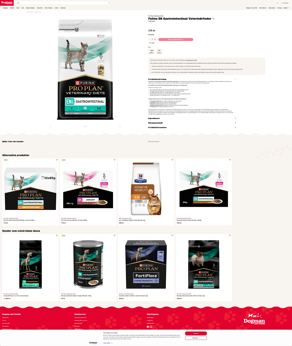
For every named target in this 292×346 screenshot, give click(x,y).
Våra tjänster (262, 7)
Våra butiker (272, 7)
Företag (279, 7)
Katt (23, 7)
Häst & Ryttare (48, 7)
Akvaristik (39, 7)
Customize (195, 337)
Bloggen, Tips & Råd (251, 7)
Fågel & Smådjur (30, 7)
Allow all (196, 333)
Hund (18, 7)
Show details (106, 343)
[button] (50, 126)
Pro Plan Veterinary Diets (155, 16)
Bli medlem (151, 34)
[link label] (7, 3)
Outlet (56, 7)
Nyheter (12, 7)
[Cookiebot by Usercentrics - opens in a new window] (93, 343)
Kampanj (5, 7)
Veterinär (63, 7)
